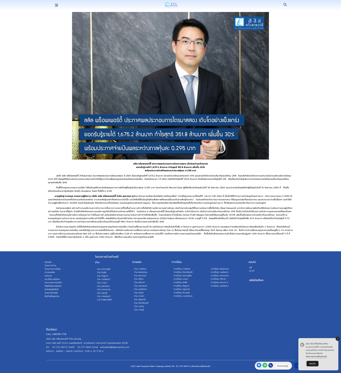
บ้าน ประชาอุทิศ (103, 269)
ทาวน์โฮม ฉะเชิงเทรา (219, 286)
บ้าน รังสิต (101, 272)
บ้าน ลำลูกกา (102, 276)
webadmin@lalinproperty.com (114, 347)
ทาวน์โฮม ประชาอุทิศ (183, 275)
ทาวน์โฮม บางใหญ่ (182, 268)
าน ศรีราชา (140, 282)
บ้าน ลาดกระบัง (104, 289)
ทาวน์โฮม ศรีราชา (218, 279)
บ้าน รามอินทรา (103, 279)
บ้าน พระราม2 (140, 275)
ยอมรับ (312, 363)
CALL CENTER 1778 (56, 334)
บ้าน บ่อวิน (138, 292)
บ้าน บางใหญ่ (140, 268)
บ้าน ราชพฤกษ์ (103, 296)
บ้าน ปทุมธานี (139, 299)
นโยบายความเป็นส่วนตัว (200, 366)
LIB (250, 267)
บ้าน (97, 262)
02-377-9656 (84, 347)
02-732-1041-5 (59, 347)
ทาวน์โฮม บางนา (181, 279)
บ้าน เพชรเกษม (140, 272)
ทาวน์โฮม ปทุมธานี (182, 289)
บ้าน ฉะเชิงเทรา (140, 289)
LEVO (252, 270)
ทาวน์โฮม (177, 262)
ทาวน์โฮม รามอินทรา (220, 272)
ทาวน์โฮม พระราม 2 (219, 282)
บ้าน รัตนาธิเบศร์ (141, 303)
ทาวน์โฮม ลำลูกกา (181, 286)
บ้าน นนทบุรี (102, 293)
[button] (56, 5)
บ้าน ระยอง (139, 306)
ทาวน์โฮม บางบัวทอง (183, 296)
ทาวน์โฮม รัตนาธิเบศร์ (183, 272)
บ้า (98, 299)
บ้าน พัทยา (138, 279)
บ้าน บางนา (102, 282)
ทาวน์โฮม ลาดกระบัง (220, 275)
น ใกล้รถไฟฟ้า (105, 299)
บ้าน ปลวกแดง (140, 286)
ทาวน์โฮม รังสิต (180, 282)
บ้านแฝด (136, 262)
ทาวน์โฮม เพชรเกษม (220, 268)
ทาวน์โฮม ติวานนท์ (182, 292)
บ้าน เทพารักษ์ (103, 286)
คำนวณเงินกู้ (282, 365)
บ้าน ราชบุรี (139, 309)
